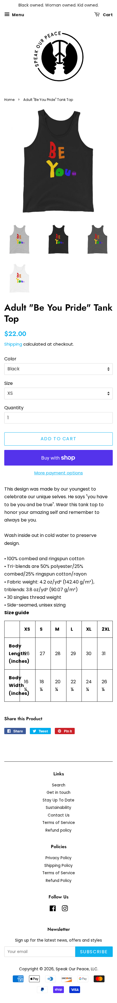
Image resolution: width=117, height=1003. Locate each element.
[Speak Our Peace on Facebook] (52, 909)
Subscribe (94, 951)
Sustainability (58, 807)
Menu (17, 14)
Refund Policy (59, 880)
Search (58, 785)
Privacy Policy (58, 858)
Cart (107, 14)
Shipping (13, 344)
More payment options (58, 473)
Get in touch (58, 792)
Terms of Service (58, 822)
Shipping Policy (58, 865)
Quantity (14, 407)
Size (8, 383)
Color (10, 359)
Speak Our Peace (72, 969)
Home (9, 99)
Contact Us (59, 815)
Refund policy (58, 830)
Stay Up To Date (58, 800)
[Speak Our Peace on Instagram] (65, 909)
